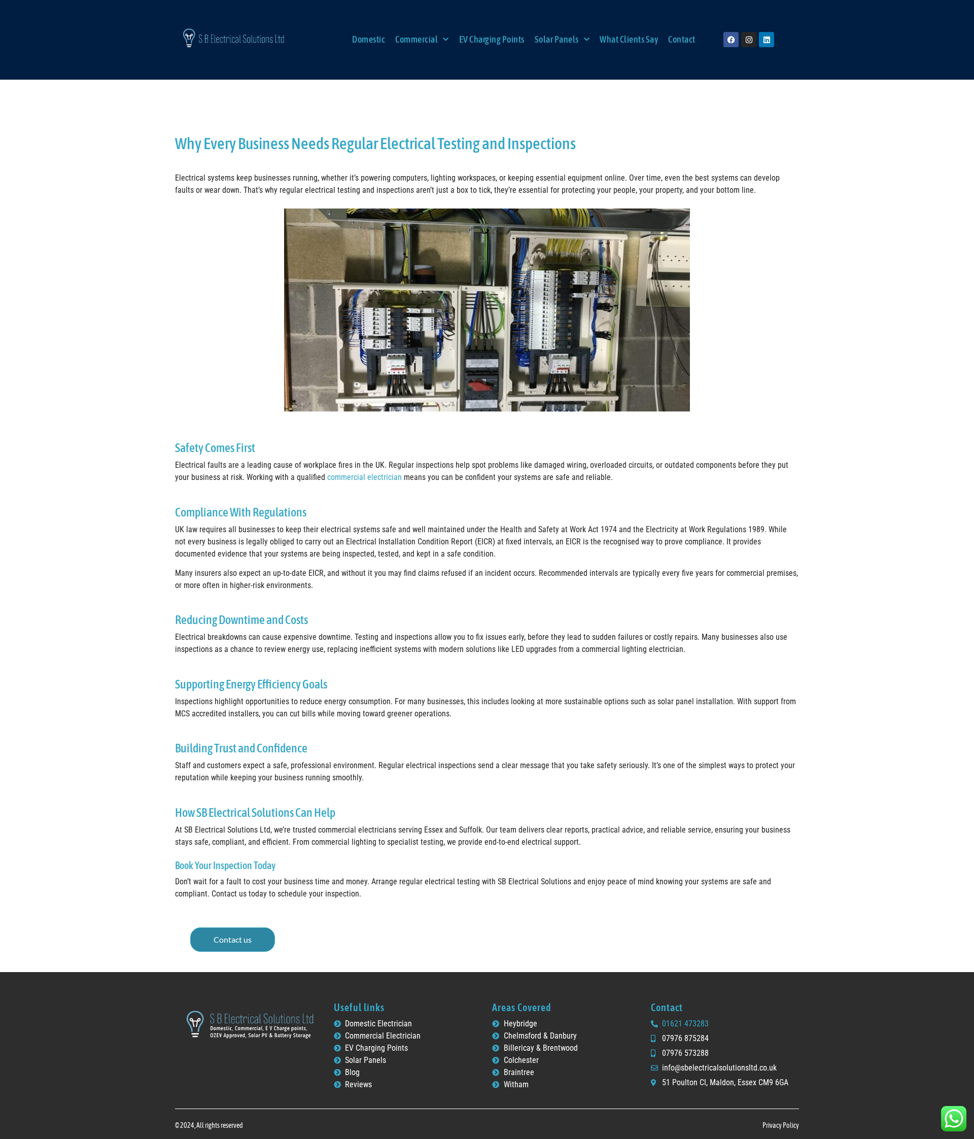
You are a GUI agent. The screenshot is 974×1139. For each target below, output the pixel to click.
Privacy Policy (780, 1125)
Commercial (416, 39)
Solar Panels (557, 39)
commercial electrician (364, 477)
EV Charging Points (492, 39)
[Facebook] (731, 39)
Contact (681, 39)
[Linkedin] (766, 39)
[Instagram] (748, 39)
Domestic (368, 39)
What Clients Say (629, 39)
